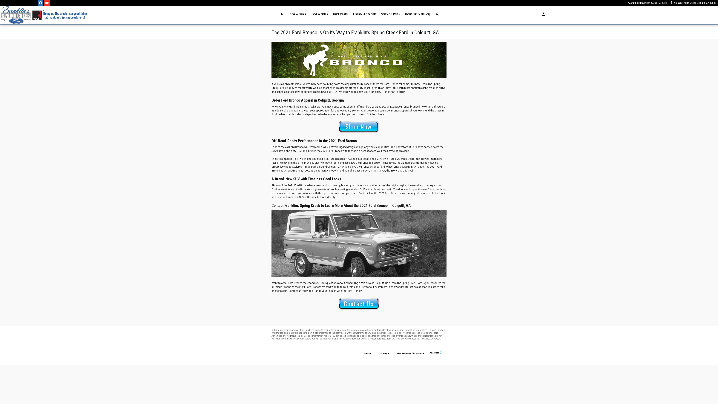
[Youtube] (47, 3)
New (298, 14)
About (417, 14)
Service (390, 14)
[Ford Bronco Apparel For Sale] (359, 127)
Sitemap (367, 353)
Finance (364, 14)
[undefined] (359, 127)
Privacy (384, 353)
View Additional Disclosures (409, 353)
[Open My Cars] (542, 14)
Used (319, 14)
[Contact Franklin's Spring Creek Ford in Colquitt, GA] (359, 304)
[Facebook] (40, 3)
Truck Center (340, 14)
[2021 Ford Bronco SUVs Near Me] (359, 243)
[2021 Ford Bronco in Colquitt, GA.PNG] (359, 60)
